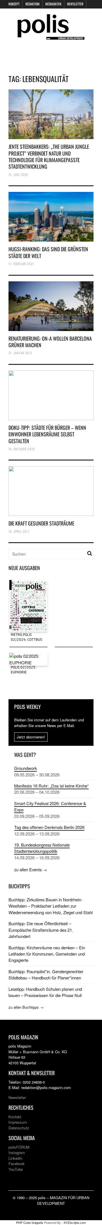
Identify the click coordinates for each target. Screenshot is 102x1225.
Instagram (16, 1152)
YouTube (15, 1169)
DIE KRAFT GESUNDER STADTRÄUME (41, 523)
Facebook (16, 1163)
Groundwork (25, 768)
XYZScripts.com (74, 1222)
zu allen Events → (30, 869)
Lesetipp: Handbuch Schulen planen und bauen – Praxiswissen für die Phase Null (45, 992)
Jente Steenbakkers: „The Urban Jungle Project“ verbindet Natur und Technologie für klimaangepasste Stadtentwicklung (48, 156)
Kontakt (14, 1116)
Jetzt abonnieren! (31, 737)
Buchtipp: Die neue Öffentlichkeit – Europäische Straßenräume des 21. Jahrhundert (40, 929)
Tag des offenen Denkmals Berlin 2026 (49, 827)
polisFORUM (18, 1147)
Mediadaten (53, 3)
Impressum (17, 1122)
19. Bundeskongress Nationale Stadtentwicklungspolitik (42, 848)
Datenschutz (18, 1127)
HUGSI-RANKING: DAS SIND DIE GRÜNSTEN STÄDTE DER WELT (48, 252)
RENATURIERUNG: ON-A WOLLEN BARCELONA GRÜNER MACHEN (50, 342)
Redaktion (32, 3)
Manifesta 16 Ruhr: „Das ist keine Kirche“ (51, 786)
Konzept (14, 3)
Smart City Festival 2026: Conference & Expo (50, 806)
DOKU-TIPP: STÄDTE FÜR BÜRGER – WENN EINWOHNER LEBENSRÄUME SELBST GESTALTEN (47, 434)
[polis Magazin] (51, 36)
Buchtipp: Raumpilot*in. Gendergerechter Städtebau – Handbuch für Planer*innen (45, 974)
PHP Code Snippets (29, 1222)
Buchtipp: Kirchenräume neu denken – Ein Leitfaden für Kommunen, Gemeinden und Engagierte (46, 954)
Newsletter (75, 3)
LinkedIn (15, 1158)
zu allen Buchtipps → (26, 1007)
